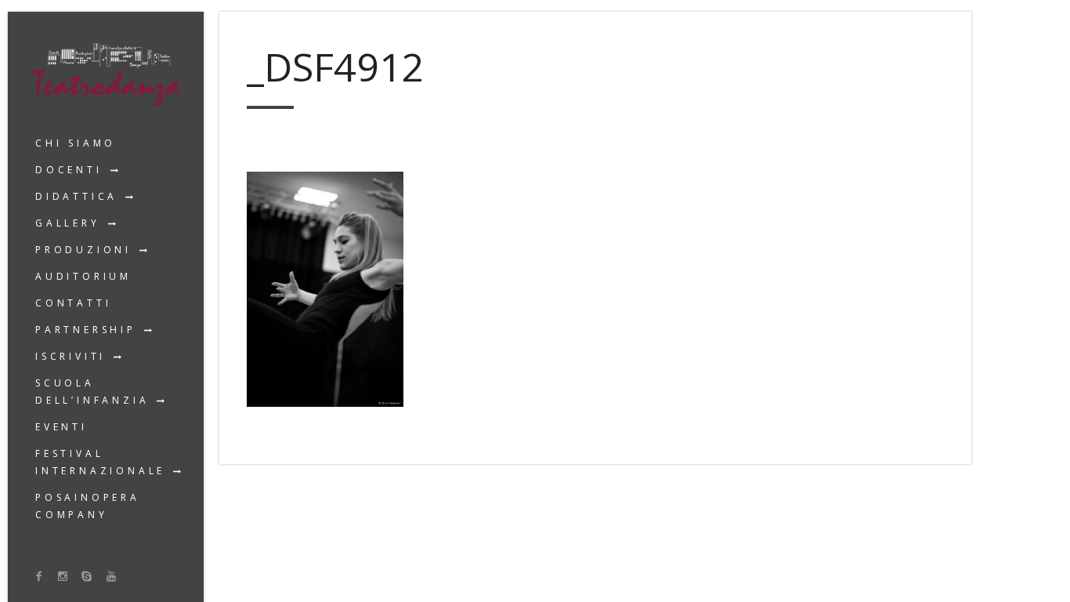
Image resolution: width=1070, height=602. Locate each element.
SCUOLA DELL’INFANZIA (92, 391)
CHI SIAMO (75, 143)
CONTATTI (73, 303)
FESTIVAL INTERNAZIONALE (100, 462)
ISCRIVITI (70, 356)
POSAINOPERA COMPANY (87, 506)
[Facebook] (39, 575)
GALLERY (67, 223)
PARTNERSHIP (85, 329)
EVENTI (61, 426)
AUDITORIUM (83, 276)
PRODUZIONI (83, 249)
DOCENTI (69, 169)
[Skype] (87, 575)
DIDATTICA (76, 196)
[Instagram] (63, 575)
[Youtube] (111, 575)
